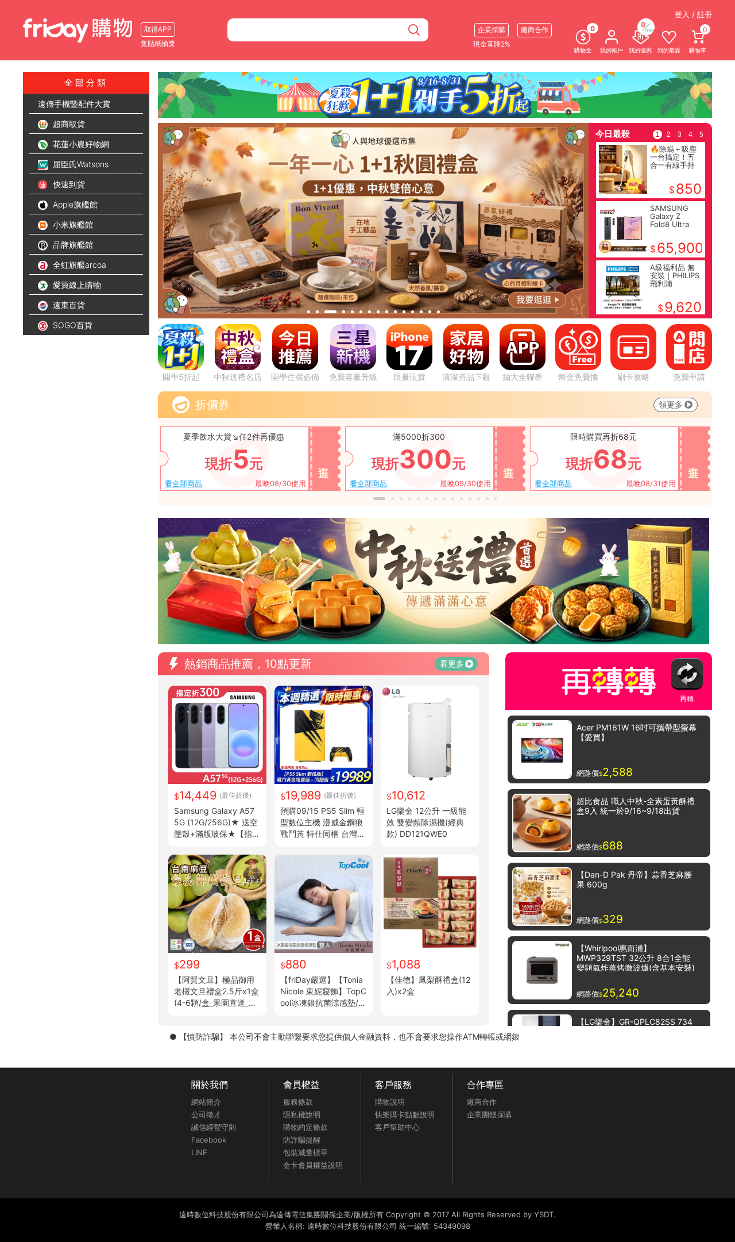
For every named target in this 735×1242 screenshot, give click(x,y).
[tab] (308, 311)
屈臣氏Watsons (80, 164)
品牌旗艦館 (72, 244)
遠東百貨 (68, 305)
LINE (199, 1152)
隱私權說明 (301, 1114)
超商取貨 (68, 124)
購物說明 (390, 1101)
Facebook (208, 1139)
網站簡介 (206, 1101)
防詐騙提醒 (301, 1139)
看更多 (452, 663)
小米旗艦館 (72, 224)
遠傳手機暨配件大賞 (74, 104)
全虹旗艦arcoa (78, 265)
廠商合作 (482, 1101)
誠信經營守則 (213, 1127)
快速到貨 (68, 184)
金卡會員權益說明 (313, 1165)
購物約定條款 (305, 1127)
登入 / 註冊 (693, 14)
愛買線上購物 (76, 285)
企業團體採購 (489, 1114)
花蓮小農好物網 (80, 144)
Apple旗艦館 (74, 204)
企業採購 (491, 29)
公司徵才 (206, 1114)
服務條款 (298, 1101)
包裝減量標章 (305, 1152)
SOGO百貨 (71, 325)
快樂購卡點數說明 (405, 1114)
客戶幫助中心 (397, 1127)
